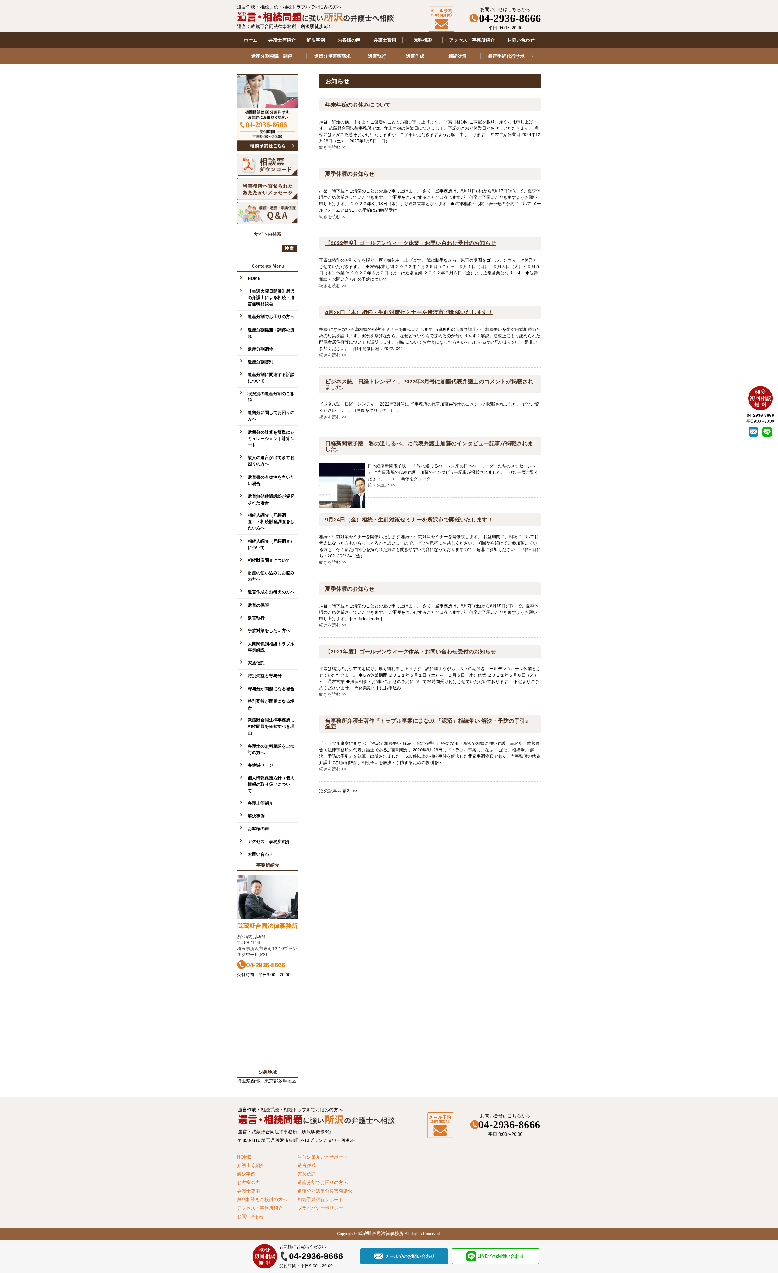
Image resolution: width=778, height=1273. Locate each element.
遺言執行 (377, 56)
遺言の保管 (258, 605)
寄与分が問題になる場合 (271, 688)
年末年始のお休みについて (358, 104)
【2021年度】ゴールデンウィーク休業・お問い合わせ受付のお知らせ (410, 651)
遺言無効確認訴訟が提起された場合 (271, 499)
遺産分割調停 (260, 349)
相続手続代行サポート (511, 56)
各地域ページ (260, 765)
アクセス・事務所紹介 (472, 39)
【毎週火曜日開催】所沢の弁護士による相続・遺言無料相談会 (271, 297)
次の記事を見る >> (338, 790)
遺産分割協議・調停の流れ (271, 333)
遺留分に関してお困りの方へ (271, 415)
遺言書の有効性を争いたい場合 (271, 480)
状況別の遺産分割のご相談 (271, 396)
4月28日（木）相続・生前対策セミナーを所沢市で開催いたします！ (409, 312)
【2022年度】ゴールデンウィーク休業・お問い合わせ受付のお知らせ (410, 243)
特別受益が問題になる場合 (271, 704)
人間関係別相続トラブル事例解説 (271, 647)
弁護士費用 (385, 39)
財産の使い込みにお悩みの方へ (271, 576)
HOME (254, 278)
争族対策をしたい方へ (269, 630)
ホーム (250, 39)
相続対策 (457, 56)
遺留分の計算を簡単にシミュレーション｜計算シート (271, 438)
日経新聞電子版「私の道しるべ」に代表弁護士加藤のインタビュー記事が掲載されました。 (429, 446)
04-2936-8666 (266, 124)
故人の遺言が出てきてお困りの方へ (271, 460)
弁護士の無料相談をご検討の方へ (271, 749)
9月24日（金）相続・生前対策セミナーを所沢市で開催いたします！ (409, 519)
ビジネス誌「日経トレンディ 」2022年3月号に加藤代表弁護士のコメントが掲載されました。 (429, 384)
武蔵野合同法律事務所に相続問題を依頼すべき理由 (271, 726)
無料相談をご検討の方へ (262, 1199)
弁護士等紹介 (282, 39)
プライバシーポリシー (320, 1208)
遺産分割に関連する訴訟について (271, 377)
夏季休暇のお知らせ (349, 174)
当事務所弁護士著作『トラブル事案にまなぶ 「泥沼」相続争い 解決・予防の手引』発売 (428, 723)
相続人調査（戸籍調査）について (271, 544)
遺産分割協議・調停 (271, 56)
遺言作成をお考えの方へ (271, 591)
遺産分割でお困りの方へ (271, 316)
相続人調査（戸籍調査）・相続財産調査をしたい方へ (271, 521)
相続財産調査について (269, 560)
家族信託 (256, 662)
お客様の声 (349, 39)
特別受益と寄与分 (265, 675)
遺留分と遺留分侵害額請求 (325, 1191)
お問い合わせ (521, 39)
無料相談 (423, 39)
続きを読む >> (332, 147)
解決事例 (316, 39)
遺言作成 (415, 56)
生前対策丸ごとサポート (323, 1157)
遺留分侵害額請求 (332, 56)
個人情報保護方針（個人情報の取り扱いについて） (271, 784)
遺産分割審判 (260, 361)
